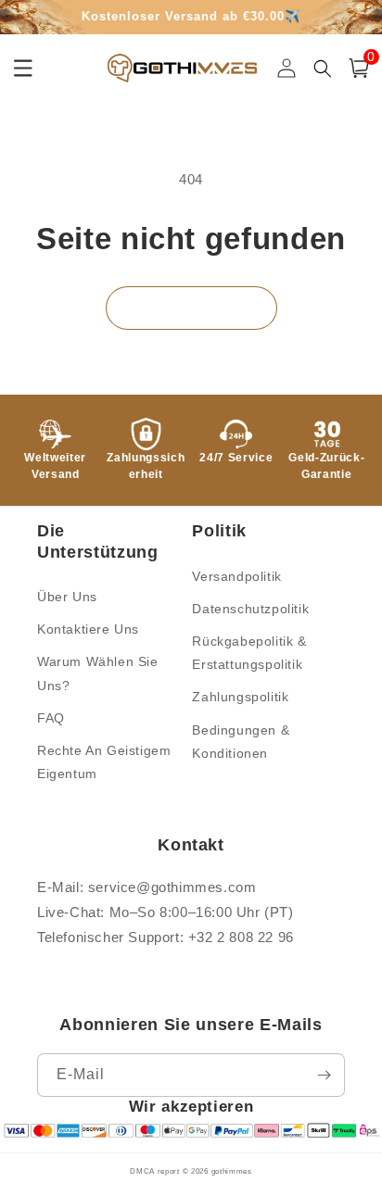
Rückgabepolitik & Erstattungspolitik (249, 653)
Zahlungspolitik (240, 696)
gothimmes (231, 1171)
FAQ (51, 718)
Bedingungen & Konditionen (240, 742)
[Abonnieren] (323, 1075)
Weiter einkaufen (191, 307)
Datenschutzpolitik (250, 608)
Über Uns (67, 596)
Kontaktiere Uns (88, 629)
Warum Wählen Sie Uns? (98, 673)
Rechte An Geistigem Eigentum (104, 762)
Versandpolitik (236, 576)
